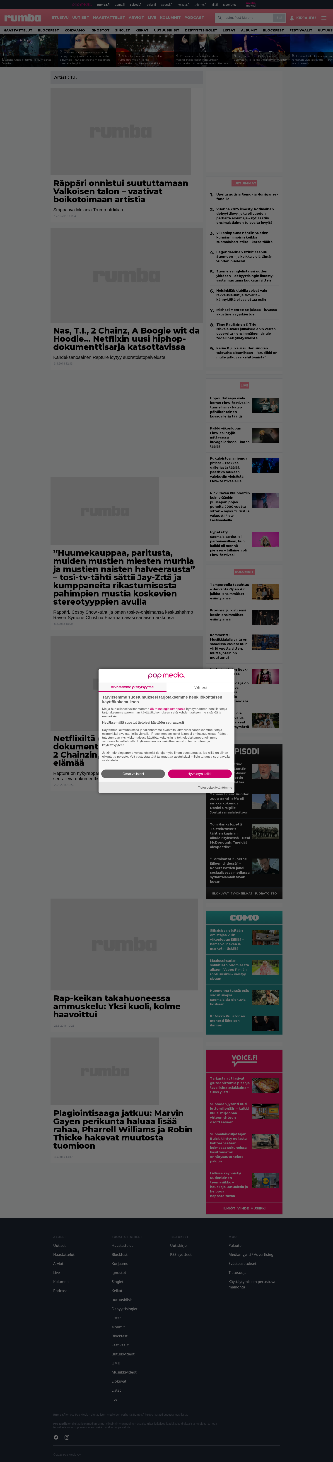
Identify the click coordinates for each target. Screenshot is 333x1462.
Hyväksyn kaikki (200, 774)
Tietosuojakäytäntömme (215, 787)
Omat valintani (133, 774)
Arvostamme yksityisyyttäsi (132, 687)
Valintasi (200, 687)
